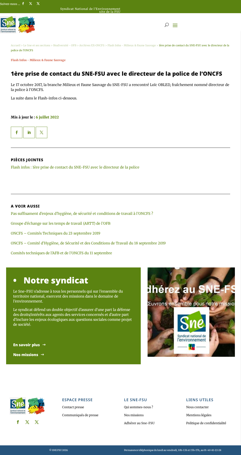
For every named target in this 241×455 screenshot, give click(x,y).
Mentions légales (198, 415)
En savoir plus (26, 344)
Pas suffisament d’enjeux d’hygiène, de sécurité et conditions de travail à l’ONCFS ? (82, 213)
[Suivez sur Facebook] (23, 3)
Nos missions (25, 354)
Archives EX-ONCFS (91, 45)
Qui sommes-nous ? (138, 407)
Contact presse (73, 407)
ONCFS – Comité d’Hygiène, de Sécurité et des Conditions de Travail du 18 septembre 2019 (88, 243)
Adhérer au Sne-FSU (139, 423)
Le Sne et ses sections (36, 45)
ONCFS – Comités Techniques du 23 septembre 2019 (55, 233)
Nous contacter (197, 407)
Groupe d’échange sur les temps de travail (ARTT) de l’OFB (60, 223)
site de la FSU (109, 11)
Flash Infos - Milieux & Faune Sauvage (132, 45)
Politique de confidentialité (206, 423)
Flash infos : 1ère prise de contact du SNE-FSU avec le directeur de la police (75, 167)
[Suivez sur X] (30, 3)
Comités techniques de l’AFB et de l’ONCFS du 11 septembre (61, 253)
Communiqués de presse (80, 415)
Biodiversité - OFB (64, 45)
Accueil (15, 45)
